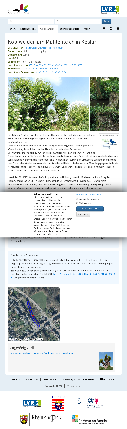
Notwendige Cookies (89, 199)
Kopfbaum (58, 48)
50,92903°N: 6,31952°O (71, 65)
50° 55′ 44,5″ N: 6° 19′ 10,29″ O (43, 65)
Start (13, 29)
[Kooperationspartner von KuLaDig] (109, 144)
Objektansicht (47, 29)
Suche (106, 21)
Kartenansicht (28, 29)
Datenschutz (50, 379)
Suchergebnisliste (69, 29)
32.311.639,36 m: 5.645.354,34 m (42, 68)
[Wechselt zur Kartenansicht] (63, 314)
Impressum (32, 379)
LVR (60, 386)
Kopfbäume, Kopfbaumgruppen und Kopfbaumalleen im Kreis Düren (41, 353)
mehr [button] (87, 29)
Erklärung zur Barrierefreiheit (79, 379)
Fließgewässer (31, 48)
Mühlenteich (45, 48)
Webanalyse (85, 203)
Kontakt (16, 379)
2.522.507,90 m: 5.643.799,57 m (51, 72)
